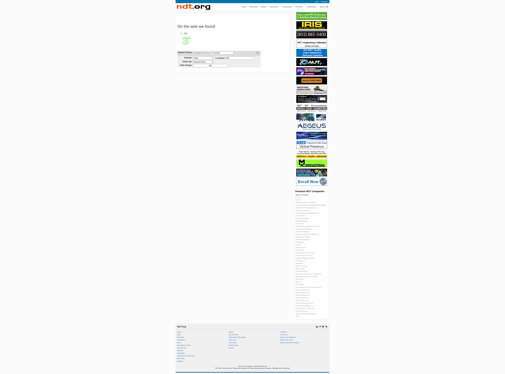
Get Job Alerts (234, 335)
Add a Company (302, 194)
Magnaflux (299, 263)
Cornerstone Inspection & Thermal (307, 226)
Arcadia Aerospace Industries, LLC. (307, 213)
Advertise (283, 332)
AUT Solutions (300, 216)
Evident (298, 245)
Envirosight (299, 242)
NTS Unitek (299, 279)
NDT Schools (181, 348)
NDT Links (181, 358)
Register (325, 2)
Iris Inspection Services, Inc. (305, 253)
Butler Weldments (301, 221)
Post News (232, 343)
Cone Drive (299, 224)
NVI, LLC (298, 282)
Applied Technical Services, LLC (307, 208)
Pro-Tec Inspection (302, 298)
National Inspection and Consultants (308, 274)
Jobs (244, 7)
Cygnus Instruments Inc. (303, 229)
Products (299, 7)
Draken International (302, 237)
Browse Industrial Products (289, 343)
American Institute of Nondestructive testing (310, 205)
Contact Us (284, 335)
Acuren (298, 197)
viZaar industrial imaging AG (305, 314)
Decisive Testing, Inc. (302, 232)
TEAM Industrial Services (304, 303)
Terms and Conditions (288, 337)
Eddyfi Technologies (302, 240)
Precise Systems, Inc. (302, 295)
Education (274, 7)
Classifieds (311, 7)
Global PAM (299, 250)
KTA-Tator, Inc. (300, 261)
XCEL (297, 316)
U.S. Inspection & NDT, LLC (305, 308)
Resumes (253, 7)
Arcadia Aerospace (302, 210)
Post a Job (232, 340)
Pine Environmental (302, 290)
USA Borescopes (301, 311)
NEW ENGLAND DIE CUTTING (306, 277)
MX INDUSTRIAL (301, 271)
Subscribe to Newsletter (237, 337)
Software (180, 361)
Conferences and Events (186, 356)
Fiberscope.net (300, 248)
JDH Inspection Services (304, 255)
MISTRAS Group (301, 266)
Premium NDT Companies (309, 191)
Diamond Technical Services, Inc (307, 234)
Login (317, 2)
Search (323, 7)
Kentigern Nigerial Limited (304, 258)
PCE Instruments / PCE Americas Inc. (308, 287)
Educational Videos (184, 345)
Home (179, 332)
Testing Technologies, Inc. (304, 306)
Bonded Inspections (302, 218)
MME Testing (300, 269)
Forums (231, 348)
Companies (287, 7)
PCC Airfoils (299, 284)
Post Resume (233, 345)
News (263, 7)
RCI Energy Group (302, 300)
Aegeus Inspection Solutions (305, 202)
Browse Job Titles (286, 340)
